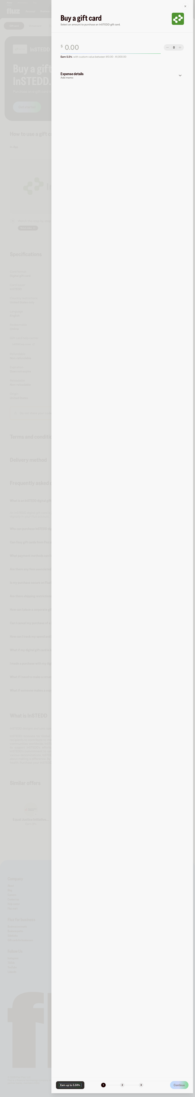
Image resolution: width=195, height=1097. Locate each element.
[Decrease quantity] (167, 47)
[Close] (185, 6)
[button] (122, 75)
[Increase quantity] (180, 47)
